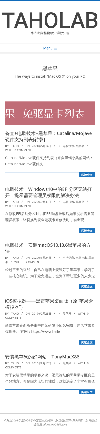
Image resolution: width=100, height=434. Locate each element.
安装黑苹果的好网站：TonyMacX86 (42, 357)
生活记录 (68, 258)
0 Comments (24, 150)
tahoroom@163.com (55, 424)
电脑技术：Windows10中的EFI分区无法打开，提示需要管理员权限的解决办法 (48, 192)
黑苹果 (80, 146)
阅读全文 (87, 175)
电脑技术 (68, 146)
